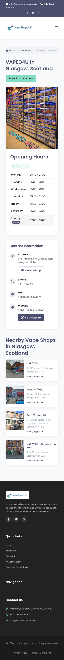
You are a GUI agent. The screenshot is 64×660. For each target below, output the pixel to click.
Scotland (25, 50)
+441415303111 (25, 283)
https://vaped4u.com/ (31, 309)
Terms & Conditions (17, 567)
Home (11, 50)
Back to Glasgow (22, 78)
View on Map (32, 270)
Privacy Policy (13, 561)
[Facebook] (28, 13)
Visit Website (32, 317)
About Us (11, 550)
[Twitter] (33, 13)
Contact (10, 556)
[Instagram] (38, 13)
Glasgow (39, 50)
